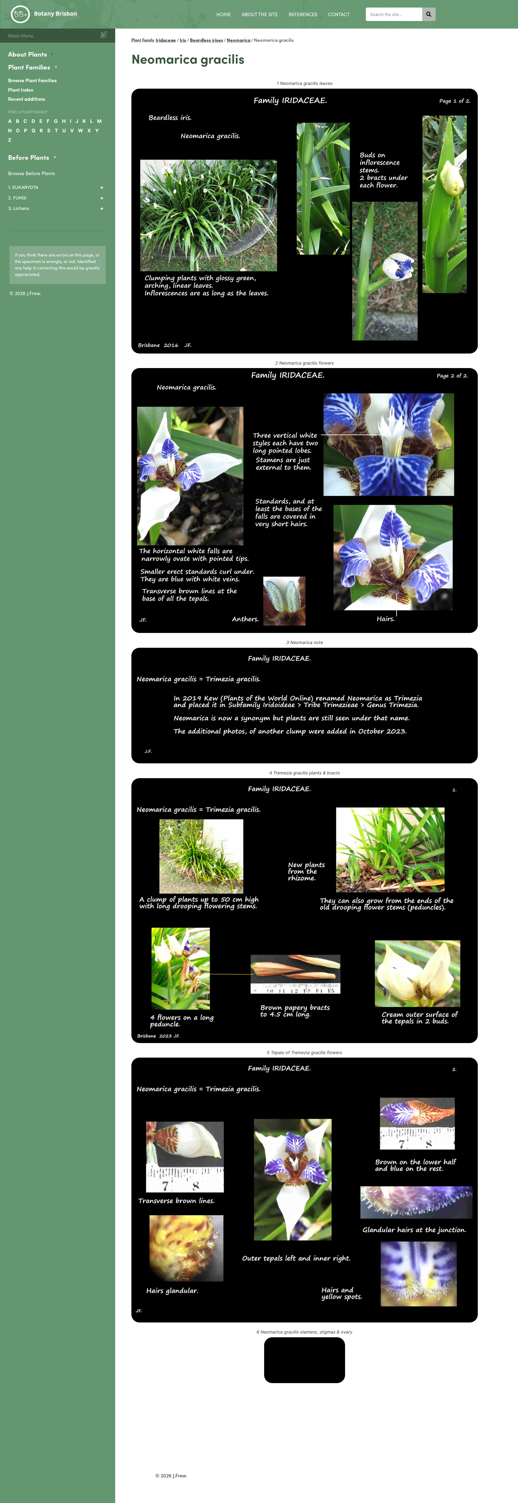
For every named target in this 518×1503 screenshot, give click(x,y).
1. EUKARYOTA (23, 187)
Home (223, 14)
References (303, 14)
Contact (339, 14)
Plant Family (142, 40)
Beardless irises (206, 40)
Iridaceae (166, 40)
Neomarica (238, 40)
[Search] (429, 14)
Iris (183, 40)
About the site (260, 14)
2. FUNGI (17, 197)
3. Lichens (18, 208)
